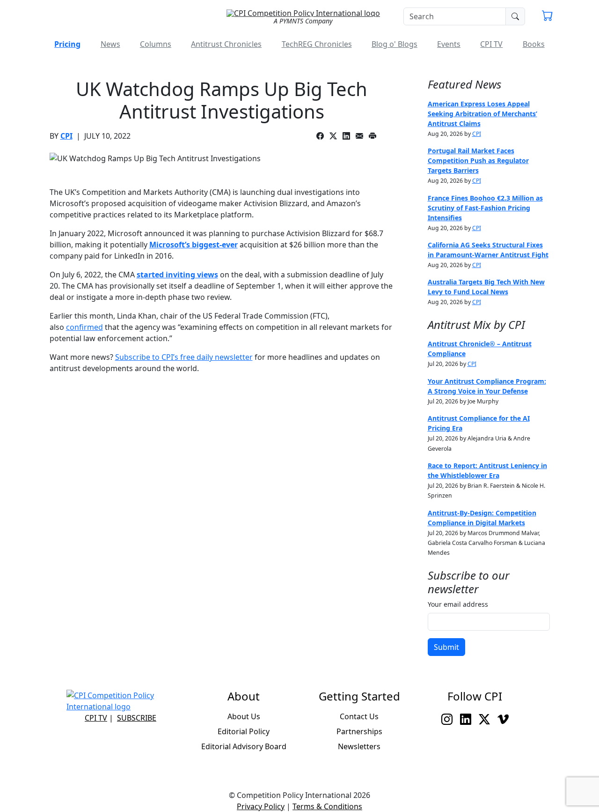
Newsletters (359, 746)
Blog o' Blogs (394, 44)
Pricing (67, 44)
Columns (155, 44)
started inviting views (177, 274)
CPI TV (491, 44)
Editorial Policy (244, 731)
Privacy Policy (261, 806)
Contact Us (359, 716)
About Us (243, 716)
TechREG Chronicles (317, 44)
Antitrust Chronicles (226, 44)
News (110, 44)
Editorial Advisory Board (243, 746)
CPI (66, 136)
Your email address (458, 604)
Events (448, 44)
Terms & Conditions (327, 806)
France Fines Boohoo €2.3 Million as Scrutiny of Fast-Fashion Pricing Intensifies (485, 208)
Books (534, 44)
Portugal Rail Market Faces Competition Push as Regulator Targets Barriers (478, 160)
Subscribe (136, 718)
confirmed (84, 327)
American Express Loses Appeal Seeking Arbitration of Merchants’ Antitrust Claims (482, 113)
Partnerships (359, 731)
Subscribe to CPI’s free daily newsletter (184, 357)
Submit (446, 647)
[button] (547, 17)
